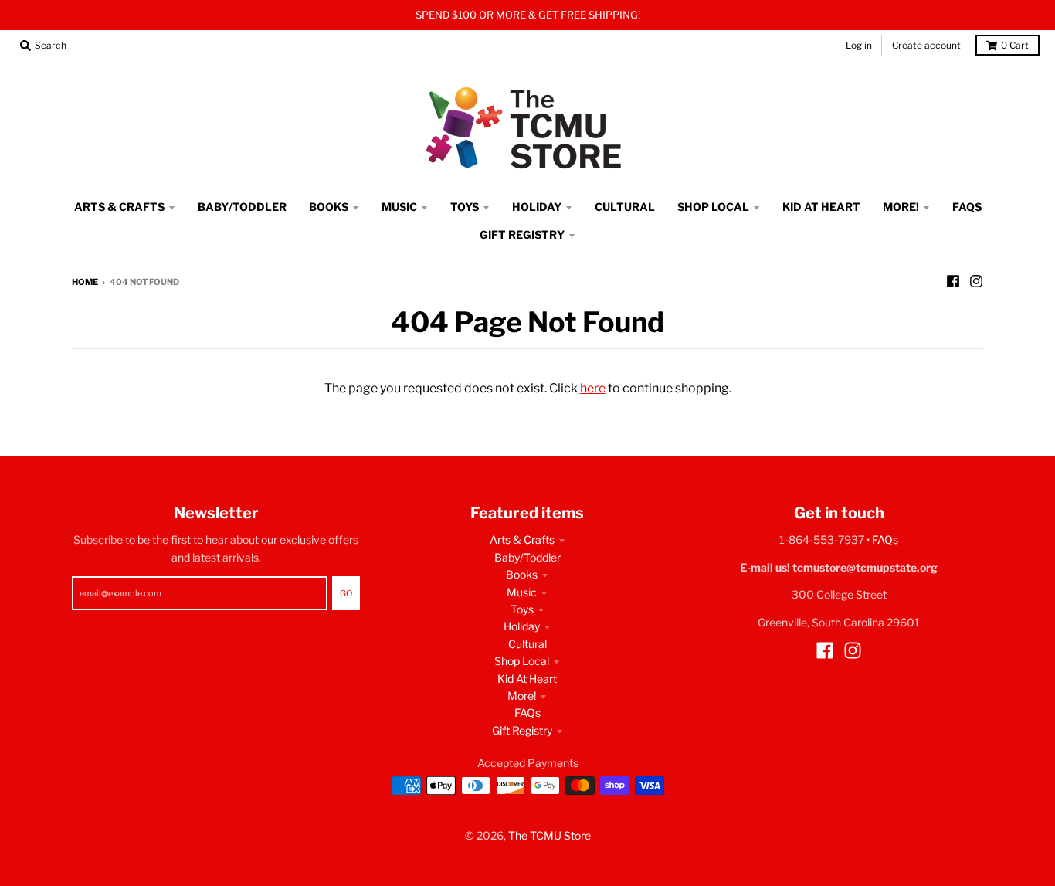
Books (522, 574)
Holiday (522, 626)
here (593, 388)
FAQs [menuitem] (967, 206)
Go (346, 593)
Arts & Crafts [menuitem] (119, 206)
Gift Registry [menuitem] (522, 234)
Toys (522, 609)
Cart (1015, 45)
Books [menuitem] (328, 206)
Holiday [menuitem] (536, 206)
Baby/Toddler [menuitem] (242, 206)
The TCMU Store (549, 835)
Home (85, 282)
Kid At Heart (527, 678)
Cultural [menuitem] (625, 206)
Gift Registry (522, 730)
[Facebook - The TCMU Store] (953, 281)
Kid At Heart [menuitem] (821, 206)
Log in (859, 45)
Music (522, 592)
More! (521, 695)
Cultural (527, 643)
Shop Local (521, 660)
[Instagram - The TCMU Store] (976, 281)
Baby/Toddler (527, 557)
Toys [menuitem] (464, 206)
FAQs (527, 712)
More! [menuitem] (901, 206)
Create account (926, 45)
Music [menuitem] (399, 206)
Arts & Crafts (522, 539)
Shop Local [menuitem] (713, 206)
